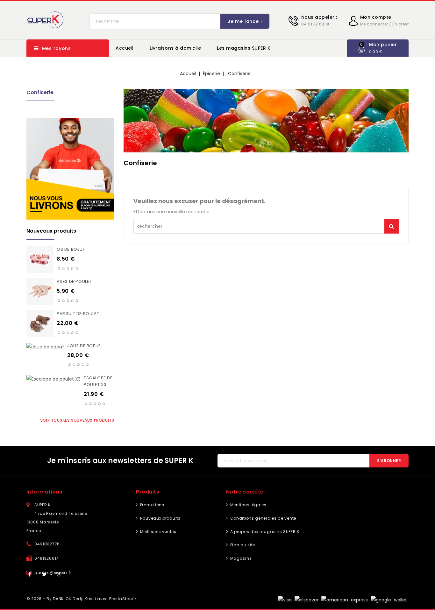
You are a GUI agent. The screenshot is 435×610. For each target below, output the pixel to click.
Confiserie (39, 92)
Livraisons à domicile (175, 48)
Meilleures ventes (157, 531)
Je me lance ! (245, 21)
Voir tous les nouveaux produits (77, 420)
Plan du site (242, 545)
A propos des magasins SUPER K (264, 531)
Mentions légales (248, 505)
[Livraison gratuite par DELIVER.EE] (70, 169)
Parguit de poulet (78, 314)
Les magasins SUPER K (243, 48)
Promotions (151, 505)
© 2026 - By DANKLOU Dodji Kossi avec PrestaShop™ (81, 598)
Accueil (125, 48)
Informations (44, 491)
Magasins (240, 558)
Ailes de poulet (74, 281)
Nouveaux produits (159, 518)
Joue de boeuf (84, 346)
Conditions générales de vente (262, 518)
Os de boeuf (71, 249)
